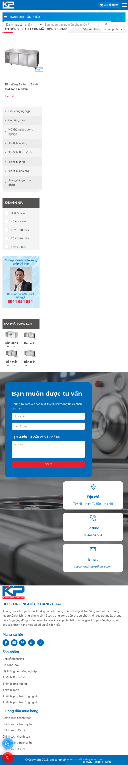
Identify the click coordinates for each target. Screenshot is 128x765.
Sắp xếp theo (91, 29)
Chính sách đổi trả (13, 730)
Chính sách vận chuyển (17, 724)
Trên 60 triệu (18, 247)
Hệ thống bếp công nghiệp (20, 132)
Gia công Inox (17, 120)
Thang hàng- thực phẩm (20, 182)
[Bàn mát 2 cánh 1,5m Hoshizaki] (29, 357)
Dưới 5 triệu (18, 213)
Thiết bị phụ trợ (18, 171)
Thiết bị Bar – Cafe (20, 152)
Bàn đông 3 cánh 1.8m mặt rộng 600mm (34, 29)
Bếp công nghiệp (12, 5)
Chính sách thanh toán (16, 718)
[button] (124, 5)
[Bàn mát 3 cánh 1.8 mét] (29, 339)
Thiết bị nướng (17, 143)
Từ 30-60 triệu (20, 238)
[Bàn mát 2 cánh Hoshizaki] (11, 357)
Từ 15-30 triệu (20, 230)
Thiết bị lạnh (16, 162)
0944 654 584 (93, 535)
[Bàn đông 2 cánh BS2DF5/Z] (11, 338)
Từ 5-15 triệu (19, 221)
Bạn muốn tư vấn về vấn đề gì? (36, 437)
